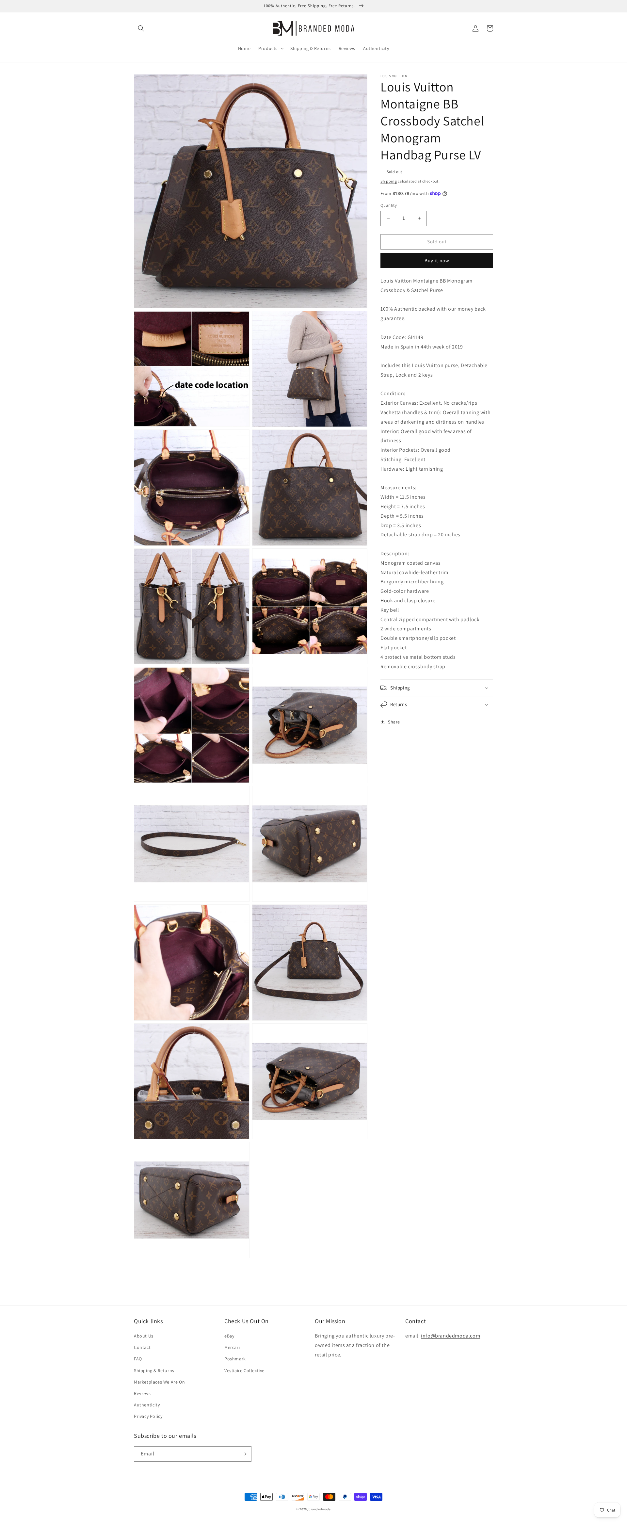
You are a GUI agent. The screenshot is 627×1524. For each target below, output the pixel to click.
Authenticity (147, 1405)
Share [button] (394, 722)
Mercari (232, 1347)
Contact (142, 1347)
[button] (141, 28)
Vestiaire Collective (244, 1370)
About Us (143, 1336)
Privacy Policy (148, 1416)
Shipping (388, 181)
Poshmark (235, 1359)
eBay (229, 1336)
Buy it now (437, 260)
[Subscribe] (244, 1454)
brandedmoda (320, 1509)
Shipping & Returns (154, 1370)
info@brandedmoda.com (450, 1335)
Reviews (142, 1393)
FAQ (138, 1359)
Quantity (388, 205)
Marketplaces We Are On (159, 1382)
